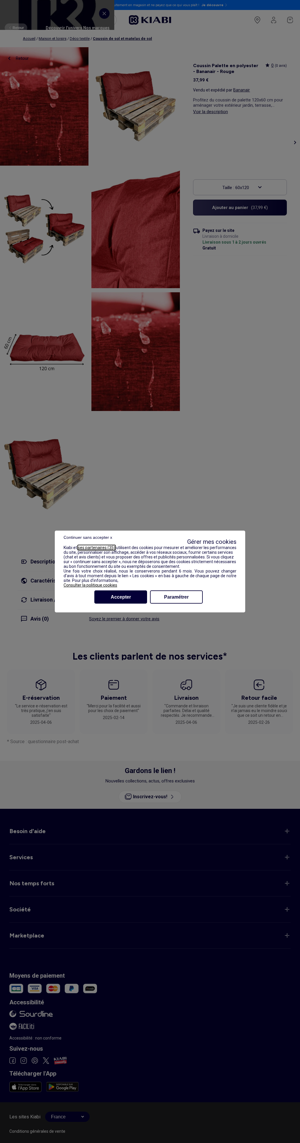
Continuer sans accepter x (88, 537)
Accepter (121, 597)
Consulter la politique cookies (90, 585)
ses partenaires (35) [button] (96, 547)
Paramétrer (176, 597)
